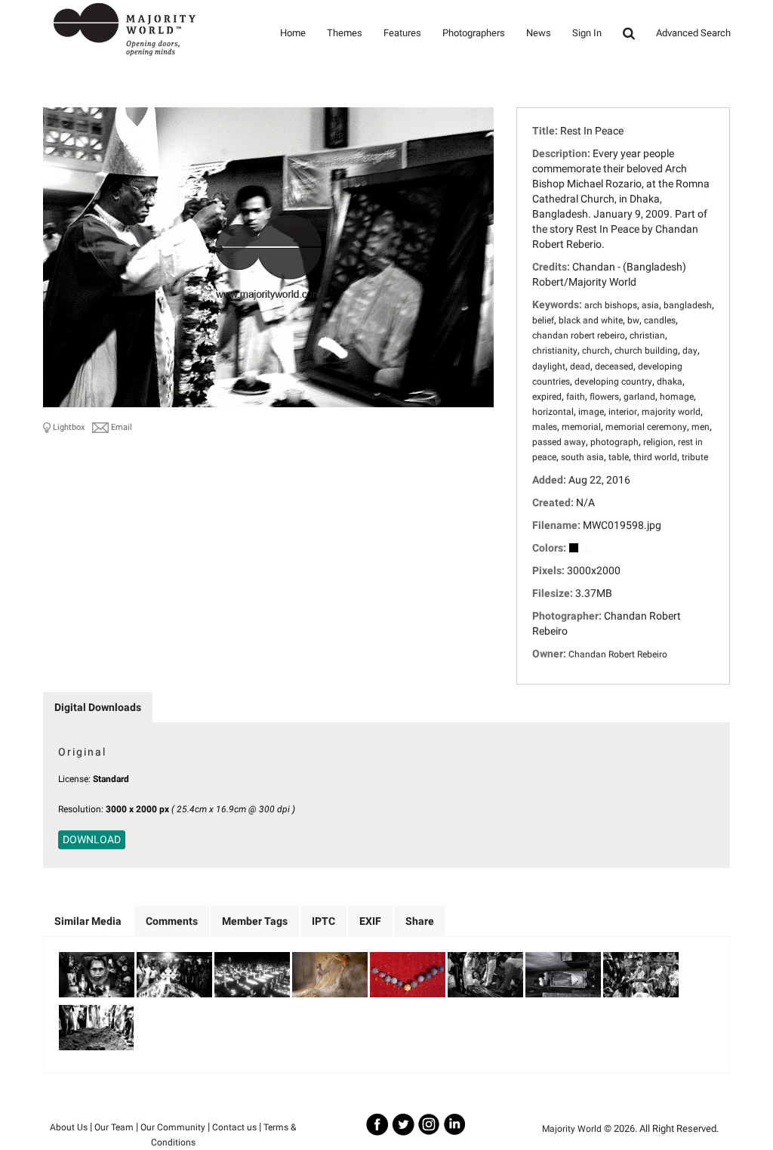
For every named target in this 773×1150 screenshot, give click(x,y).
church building (646, 350)
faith (575, 396)
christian (647, 335)
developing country (613, 381)
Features (402, 33)
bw (633, 320)
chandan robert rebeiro (578, 335)
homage (677, 396)
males (544, 427)
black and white (591, 320)
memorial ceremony (646, 427)
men (700, 427)
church (596, 350)
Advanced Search (693, 33)
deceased (614, 366)
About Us (69, 1127)
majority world (671, 412)
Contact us (234, 1127)
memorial (581, 427)
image (591, 412)
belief (543, 320)
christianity (554, 350)
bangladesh (688, 305)
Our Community (172, 1127)
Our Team (114, 1127)
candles (660, 320)
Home (293, 33)
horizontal (553, 412)
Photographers (473, 33)
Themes (344, 33)
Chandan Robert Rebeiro (617, 654)
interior (622, 412)
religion (658, 442)
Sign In (587, 33)
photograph (614, 442)
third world (655, 457)
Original (82, 752)
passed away (559, 442)
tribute (695, 457)
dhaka (669, 381)
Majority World (572, 1129)
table (618, 457)
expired (547, 396)
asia (650, 305)
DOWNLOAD (92, 839)
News (538, 33)
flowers (604, 396)
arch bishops (610, 305)
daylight (548, 366)
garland (639, 396)
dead (580, 366)
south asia (582, 457)
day (690, 350)
